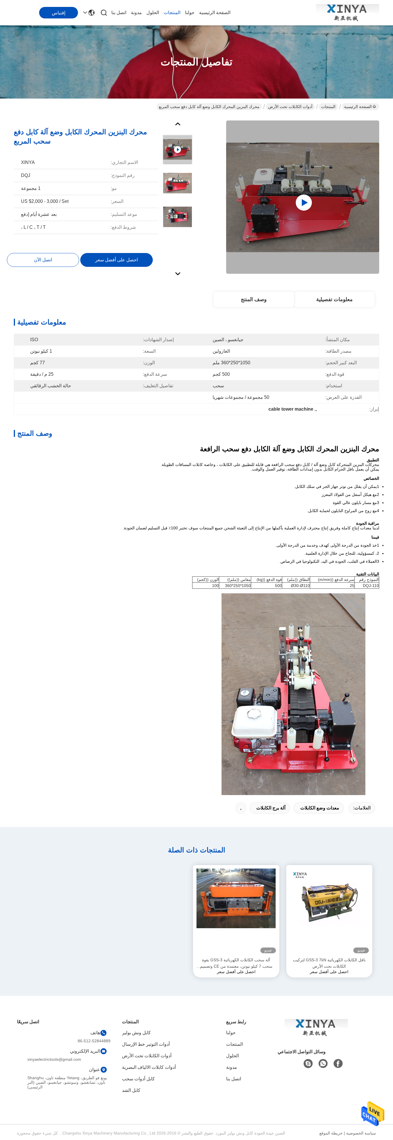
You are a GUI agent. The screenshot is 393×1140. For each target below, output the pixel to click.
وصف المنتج (254, 299)
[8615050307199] (323, 1063)
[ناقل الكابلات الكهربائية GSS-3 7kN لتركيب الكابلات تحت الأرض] (329, 911)
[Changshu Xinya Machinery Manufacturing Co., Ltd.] (347, 12)
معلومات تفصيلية (334, 299)
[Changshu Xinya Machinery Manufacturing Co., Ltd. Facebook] (338, 1063)
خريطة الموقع (331, 1133)
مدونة (136, 12)
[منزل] (316, 1034)
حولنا (189, 12)
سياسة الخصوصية (361, 1133)
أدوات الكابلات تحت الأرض (290, 106)
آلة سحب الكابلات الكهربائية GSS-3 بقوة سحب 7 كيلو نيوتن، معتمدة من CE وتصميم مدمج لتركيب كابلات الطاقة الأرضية (236, 963)
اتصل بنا (118, 12)
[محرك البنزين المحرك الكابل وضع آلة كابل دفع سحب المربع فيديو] (302, 197)
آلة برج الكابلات (270, 807)
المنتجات (172, 12)
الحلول (152, 12)
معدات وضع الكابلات (319, 807)
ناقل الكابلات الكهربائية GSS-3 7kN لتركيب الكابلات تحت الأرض (329, 963)
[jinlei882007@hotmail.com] (308, 1063)
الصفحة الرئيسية (214, 12)
